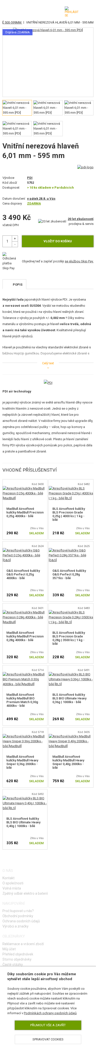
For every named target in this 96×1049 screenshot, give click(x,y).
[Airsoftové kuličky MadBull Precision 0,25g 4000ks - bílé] (25, 488)
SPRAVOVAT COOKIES (48, 1039)
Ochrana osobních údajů (21, 921)
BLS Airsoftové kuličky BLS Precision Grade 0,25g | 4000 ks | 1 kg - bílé (68, 514)
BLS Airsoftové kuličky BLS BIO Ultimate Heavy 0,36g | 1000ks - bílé (69, 698)
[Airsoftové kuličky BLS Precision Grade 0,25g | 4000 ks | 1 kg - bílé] (71, 488)
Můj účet (9, 949)
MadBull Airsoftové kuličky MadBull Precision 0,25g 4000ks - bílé (25, 512)
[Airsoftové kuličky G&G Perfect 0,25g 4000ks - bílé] (25, 550)
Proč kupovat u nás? (18, 911)
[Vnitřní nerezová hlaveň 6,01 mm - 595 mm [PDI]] (48, 30)
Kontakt (8, 878)
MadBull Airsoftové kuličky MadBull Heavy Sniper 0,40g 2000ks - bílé (68, 762)
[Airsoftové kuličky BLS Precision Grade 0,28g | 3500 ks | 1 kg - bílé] (71, 612)
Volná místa (11, 888)
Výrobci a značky (15, 926)
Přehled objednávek (17, 954)
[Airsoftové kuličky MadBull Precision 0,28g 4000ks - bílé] (25, 612)
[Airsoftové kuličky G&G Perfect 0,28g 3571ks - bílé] (71, 550)
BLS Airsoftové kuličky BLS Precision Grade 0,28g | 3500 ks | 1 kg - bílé (68, 638)
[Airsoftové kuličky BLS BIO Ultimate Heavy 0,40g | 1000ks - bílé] (25, 798)
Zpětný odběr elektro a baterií (25, 893)
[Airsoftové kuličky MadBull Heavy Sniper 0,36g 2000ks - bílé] (25, 736)
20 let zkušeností (81, 219)
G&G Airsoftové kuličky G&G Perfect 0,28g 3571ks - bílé (69, 574)
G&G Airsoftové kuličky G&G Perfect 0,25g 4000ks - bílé (23, 574)
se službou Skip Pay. (79, 261)
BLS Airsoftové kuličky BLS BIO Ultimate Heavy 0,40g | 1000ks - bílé (23, 822)
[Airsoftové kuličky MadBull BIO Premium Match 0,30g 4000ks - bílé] (25, 674)
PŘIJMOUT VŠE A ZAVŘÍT (48, 1025)
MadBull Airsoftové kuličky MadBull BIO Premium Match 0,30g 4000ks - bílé (22, 700)
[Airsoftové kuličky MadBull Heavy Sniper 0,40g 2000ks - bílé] (71, 736)
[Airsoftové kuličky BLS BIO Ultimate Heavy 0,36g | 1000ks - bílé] (71, 674)
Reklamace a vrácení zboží (23, 944)
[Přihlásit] (72, 11)
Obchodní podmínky (17, 916)
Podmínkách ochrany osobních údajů (50, 1013)
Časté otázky (12, 964)
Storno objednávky (17, 959)
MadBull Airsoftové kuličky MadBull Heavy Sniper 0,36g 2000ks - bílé (22, 762)
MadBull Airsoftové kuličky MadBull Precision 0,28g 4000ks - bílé (25, 636)
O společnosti (12, 883)
